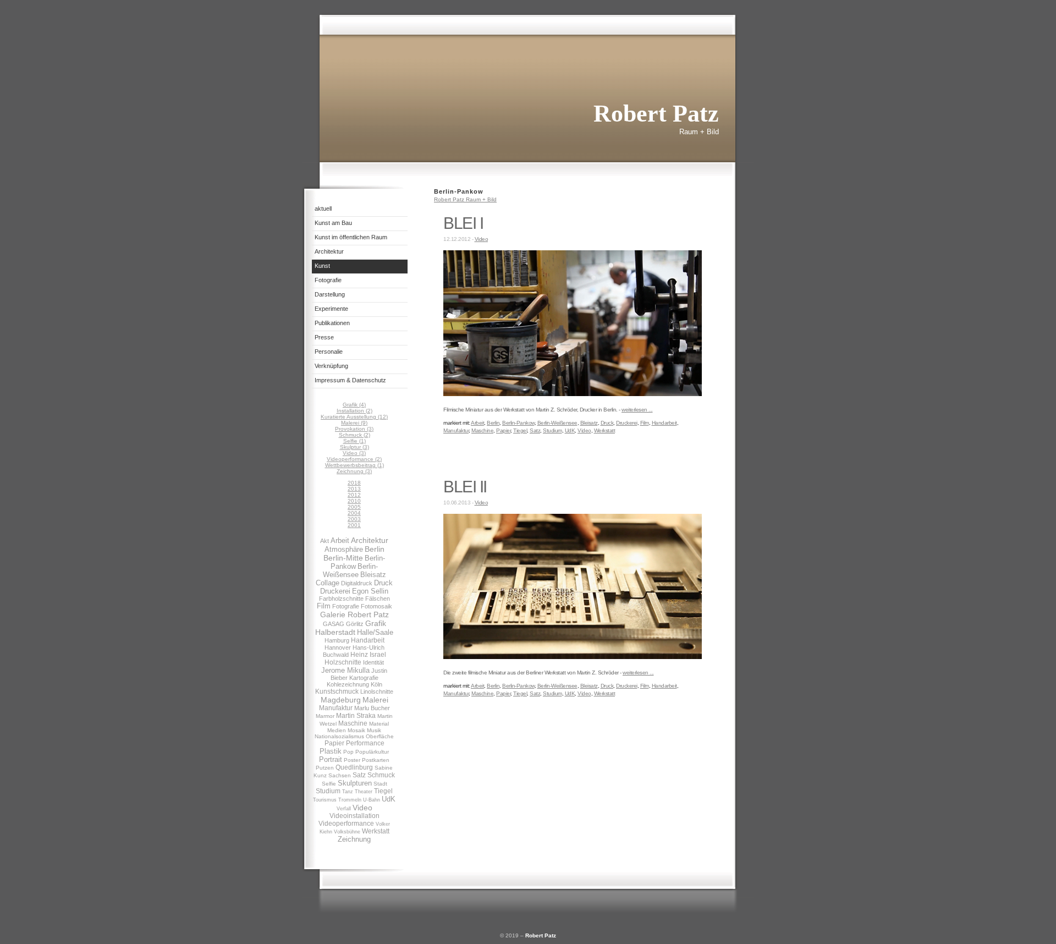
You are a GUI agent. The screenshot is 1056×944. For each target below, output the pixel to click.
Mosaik (356, 730)
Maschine (352, 723)
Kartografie (363, 677)
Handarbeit (367, 640)
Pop (348, 752)
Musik (374, 730)
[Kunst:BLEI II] (572, 657)
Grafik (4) (354, 405)
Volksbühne (347, 832)
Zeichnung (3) (354, 471)
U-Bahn (371, 800)
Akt (324, 540)
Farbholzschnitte (341, 598)
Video (362, 807)
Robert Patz (540, 935)
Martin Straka (356, 716)
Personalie (329, 351)
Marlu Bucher (372, 708)
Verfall (344, 808)
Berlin (374, 549)
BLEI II (465, 487)
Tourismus (325, 800)
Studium (328, 791)
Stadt (380, 784)
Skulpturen (355, 783)
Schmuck (381, 775)
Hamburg (336, 640)
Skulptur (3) (354, 447)
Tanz (347, 791)
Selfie (329, 784)
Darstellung (330, 294)
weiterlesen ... (637, 410)
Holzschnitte (342, 662)
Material (379, 724)
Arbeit (340, 540)
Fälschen (377, 598)
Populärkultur (372, 752)
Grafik (375, 623)
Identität (373, 662)
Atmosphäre (343, 549)
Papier (334, 743)
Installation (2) (354, 411)
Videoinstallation (354, 816)
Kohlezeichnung (348, 684)
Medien (336, 730)
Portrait (330, 759)
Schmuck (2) (354, 435)
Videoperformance (346, 823)
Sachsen (339, 775)
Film (324, 606)
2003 (354, 519)
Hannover (337, 647)
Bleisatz (373, 574)
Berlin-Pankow (518, 423)
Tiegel (383, 791)
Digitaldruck (356, 583)
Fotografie (328, 280)
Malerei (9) (354, 423)
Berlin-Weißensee (350, 570)
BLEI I (463, 223)
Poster (352, 760)
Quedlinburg (354, 767)
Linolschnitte (376, 691)
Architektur (329, 251)
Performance (365, 743)
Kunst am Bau (333, 222)
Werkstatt (375, 831)
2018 (354, 483)
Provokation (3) (354, 429)
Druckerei (335, 591)
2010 (354, 501)
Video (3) (354, 453)
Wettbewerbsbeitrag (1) (354, 465)
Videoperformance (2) (354, 459)
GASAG (333, 624)
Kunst (322, 265)
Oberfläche (380, 736)
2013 (354, 489)
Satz (359, 775)
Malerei (375, 699)
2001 (354, 525)
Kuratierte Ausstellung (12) (354, 417)
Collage (327, 583)
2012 (354, 495)
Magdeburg (341, 699)
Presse (324, 337)
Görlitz (355, 624)
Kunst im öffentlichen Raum (351, 237)
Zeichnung (354, 839)
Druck (383, 583)
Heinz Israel (368, 654)
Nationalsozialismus (339, 736)
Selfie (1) (354, 441)
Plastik (331, 751)
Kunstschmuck (337, 691)
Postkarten (375, 760)
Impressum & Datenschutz (350, 380)
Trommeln (349, 800)
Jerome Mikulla (345, 670)
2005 (354, 507)
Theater (363, 791)
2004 (354, 513)
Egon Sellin (370, 591)
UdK (388, 799)
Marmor (325, 716)
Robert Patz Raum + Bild (465, 199)
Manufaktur (336, 708)
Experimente (331, 308)
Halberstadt (335, 632)
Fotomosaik (376, 606)
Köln (376, 684)
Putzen (325, 768)
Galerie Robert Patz (354, 614)
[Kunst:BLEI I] (572, 394)
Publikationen (332, 323)
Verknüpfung (331, 366)
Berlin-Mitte (343, 557)
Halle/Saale (375, 632)
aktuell (323, 208)
